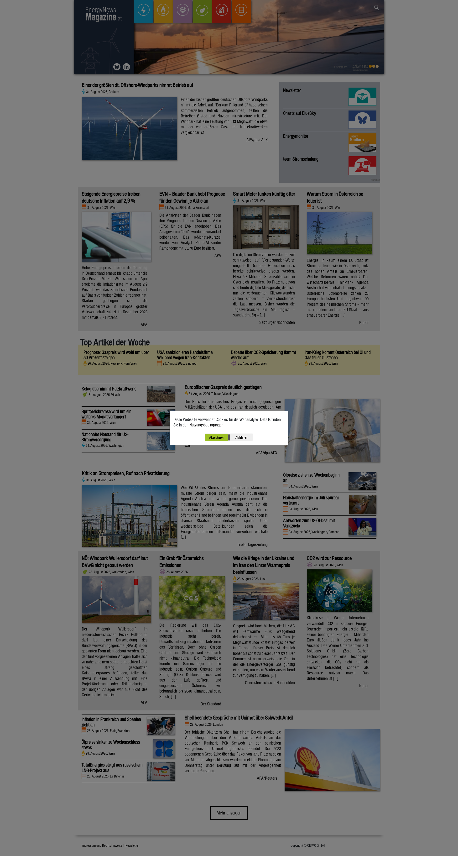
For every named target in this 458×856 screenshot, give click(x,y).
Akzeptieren (216, 437)
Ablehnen (241, 437)
